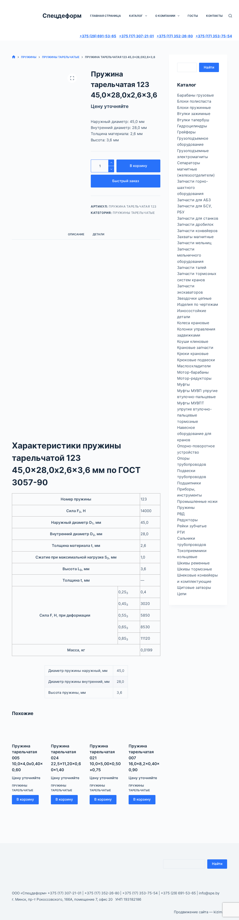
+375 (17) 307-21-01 (136, 36)
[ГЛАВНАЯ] (13, 57)
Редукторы (187, 519)
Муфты (183, 384)
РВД (181, 513)
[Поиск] (230, 15)
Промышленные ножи (197, 501)
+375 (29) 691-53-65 (98, 36)
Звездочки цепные (194, 298)
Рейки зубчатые (192, 526)
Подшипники (189, 483)
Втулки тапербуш (193, 120)
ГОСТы (193, 15)
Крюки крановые (192, 353)
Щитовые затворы (194, 587)
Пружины (186, 507)
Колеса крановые (193, 322)
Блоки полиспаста (194, 101)
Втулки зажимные (193, 113)
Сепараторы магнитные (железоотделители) (196, 168)
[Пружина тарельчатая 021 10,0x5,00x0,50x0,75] (105, 730)
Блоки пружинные (194, 107)
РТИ (181, 532)
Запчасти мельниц (194, 242)
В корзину (138, 165)
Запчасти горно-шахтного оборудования (192, 187)
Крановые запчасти (195, 347)
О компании (165, 15)
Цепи (181, 593)
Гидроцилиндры (192, 126)
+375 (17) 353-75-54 (214, 36)
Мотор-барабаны (193, 372)
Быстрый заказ (125, 181)
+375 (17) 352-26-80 (175, 36)
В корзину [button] (25, 799)
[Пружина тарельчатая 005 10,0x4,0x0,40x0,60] (28, 730)
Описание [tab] (76, 234)
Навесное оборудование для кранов (194, 433)
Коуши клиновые (192, 341)
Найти (209, 67)
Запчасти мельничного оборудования (190, 255)
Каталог (136, 15)
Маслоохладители (194, 366)
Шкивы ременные (193, 563)
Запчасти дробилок (195, 224)
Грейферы (186, 132)
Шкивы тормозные (194, 569)
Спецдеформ (61, 15)
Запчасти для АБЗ (194, 200)
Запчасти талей (191, 267)
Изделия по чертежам (197, 304)
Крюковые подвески (196, 360)
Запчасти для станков (197, 218)
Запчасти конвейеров (197, 230)
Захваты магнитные (195, 236)
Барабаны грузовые (195, 95)
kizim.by (220, 912)
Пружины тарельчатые (134, 213)
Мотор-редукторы (194, 378)
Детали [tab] (98, 234)
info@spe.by (209, 893)
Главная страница (105, 15)
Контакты (214, 15)
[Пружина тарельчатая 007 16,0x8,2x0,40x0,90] (144, 730)
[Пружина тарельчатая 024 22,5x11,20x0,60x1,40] (67, 730)
